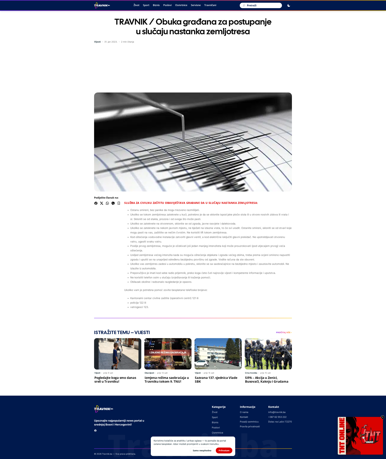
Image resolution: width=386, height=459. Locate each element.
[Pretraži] (243, 5)
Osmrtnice (181, 5)
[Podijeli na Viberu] (113, 203)
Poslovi (167, 5)
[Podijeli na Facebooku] (96, 203)
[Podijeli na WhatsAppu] (107, 203)
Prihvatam (224, 450)
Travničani (210, 5)
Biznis (156, 5)
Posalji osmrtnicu (249, 421)
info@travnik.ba (277, 412)
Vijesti (97, 41)
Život (136, 5)
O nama (244, 412)
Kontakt (244, 417)
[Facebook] (95, 430)
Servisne (196, 5)
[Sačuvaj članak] (119, 203)
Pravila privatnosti (250, 426)
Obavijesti (149, 373)
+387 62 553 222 (277, 417)
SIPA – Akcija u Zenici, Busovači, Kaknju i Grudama (266, 380)
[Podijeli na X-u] (101, 203)
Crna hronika (251, 373)
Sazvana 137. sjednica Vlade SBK (216, 380)
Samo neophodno (202, 450)
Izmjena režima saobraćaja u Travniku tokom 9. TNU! (167, 380)
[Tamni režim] (289, 5)
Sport (146, 5)
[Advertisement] (193, 68)
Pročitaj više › (284, 332)
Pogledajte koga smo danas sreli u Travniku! (115, 380)
